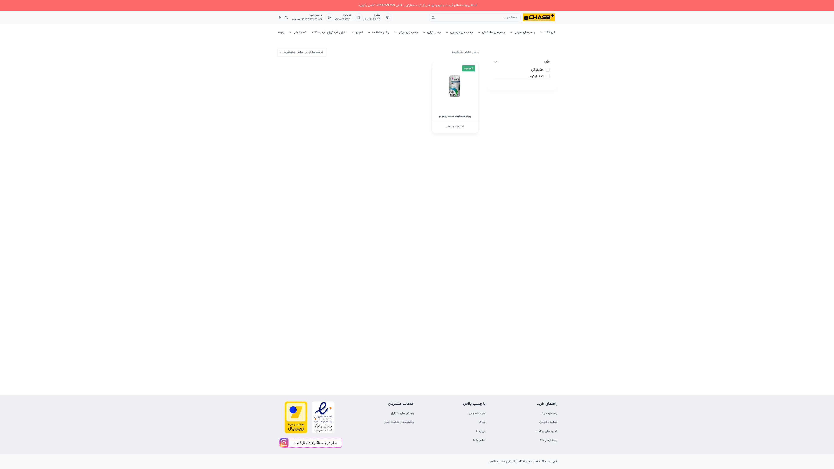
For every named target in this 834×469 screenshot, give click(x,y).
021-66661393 (372, 19)
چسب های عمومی (525, 32)
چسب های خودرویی (461, 32)
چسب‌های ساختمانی (493, 32)
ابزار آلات (549, 32)
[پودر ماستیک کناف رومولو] (455, 85)
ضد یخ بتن (300, 32)
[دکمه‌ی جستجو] (433, 17)
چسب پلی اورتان (408, 32)
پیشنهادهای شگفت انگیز (399, 422)
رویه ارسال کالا (548, 440)
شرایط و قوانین (548, 422)
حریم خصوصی (477, 413)
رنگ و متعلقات (380, 32)
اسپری (359, 32)
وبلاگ (482, 422)
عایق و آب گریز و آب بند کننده (328, 32)
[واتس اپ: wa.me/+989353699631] (329, 17)
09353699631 (342, 19)
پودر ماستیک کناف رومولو (455, 116)
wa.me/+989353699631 (307, 19)
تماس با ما (479, 440)
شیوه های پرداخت (546, 431)
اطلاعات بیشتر (455, 127)
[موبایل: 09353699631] (359, 17)
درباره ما (480, 431)
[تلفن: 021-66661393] (388, 17)
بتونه (281, 32)
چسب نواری (434, 32)
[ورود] (286, 17)
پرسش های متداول (402, 413)
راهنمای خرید (549, 413)
